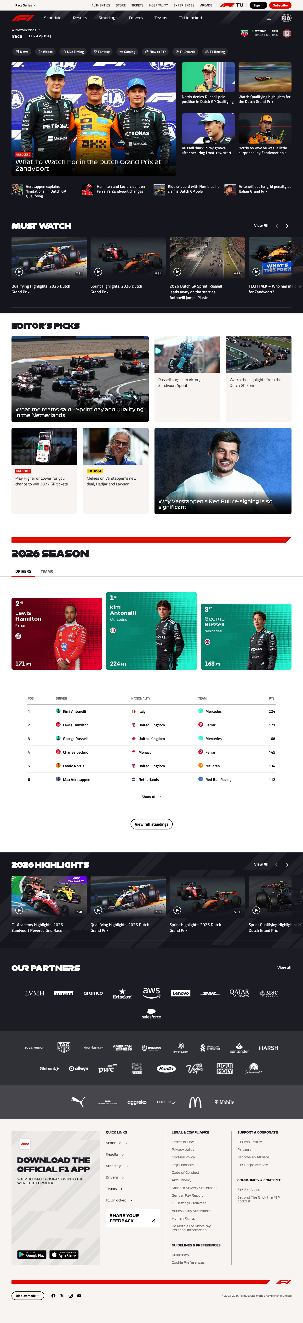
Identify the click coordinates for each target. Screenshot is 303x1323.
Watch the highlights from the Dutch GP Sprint (255, 382)
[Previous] (276, 226)
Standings (108, 18)
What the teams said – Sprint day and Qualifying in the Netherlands (79, 412)
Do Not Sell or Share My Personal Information (191, 1228)
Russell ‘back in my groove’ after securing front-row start (206, 150)
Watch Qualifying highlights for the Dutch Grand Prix (265, 99)
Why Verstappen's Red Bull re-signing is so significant (215, 504)
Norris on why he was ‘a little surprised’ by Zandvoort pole (263, 150)
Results (80, 18)
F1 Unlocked (190, 18)
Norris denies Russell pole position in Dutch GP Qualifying (208, 99)
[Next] (287, 226)
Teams (160, 18)
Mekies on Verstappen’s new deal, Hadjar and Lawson (112, 481)
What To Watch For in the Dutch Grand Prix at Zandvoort (88, 165)
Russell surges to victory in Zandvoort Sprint (181, 382)
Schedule (53, 18)
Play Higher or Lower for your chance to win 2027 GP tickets (41, 481)
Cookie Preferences (188, 1262)
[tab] (23, 572)
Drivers (136, 18)
